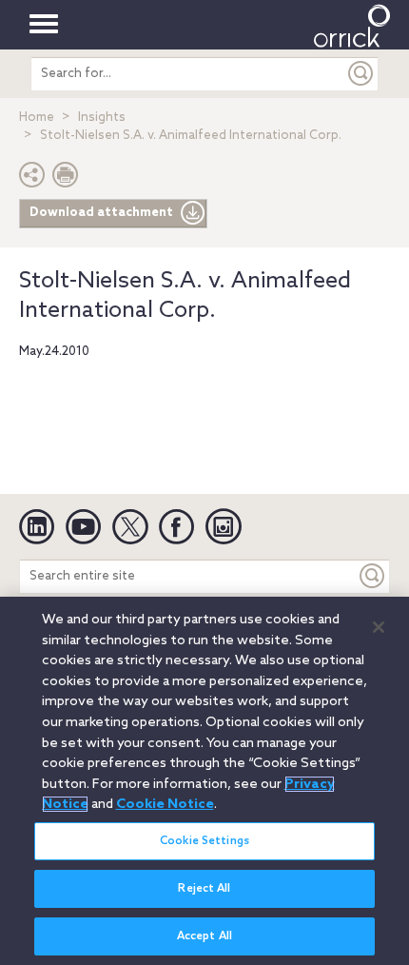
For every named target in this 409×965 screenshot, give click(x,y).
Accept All (204, 936)
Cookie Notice (165, 804)
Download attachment (101, 213)
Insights (102, 117)
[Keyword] (373, 576)
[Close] (378, 627)
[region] (204, 781)
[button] (32, 179)
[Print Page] (65, 179)
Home (36, 117)
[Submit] (361, 73)
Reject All (204, 889)
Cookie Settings (204, 841)
